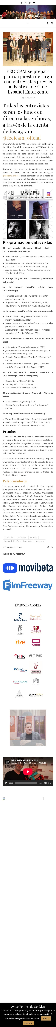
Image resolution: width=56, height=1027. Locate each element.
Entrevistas (22, 537)
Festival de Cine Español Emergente (18, 541)
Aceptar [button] (46, 1018)
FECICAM (33, 537)
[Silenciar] (45, 783)
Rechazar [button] (28, 1023)
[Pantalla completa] (49, 783)
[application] (28, 771)
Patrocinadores (15, 481)
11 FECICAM (8, 537)
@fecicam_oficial (22, 137)
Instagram (40, 541)
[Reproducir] (6, 783)
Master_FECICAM (14, 547)
